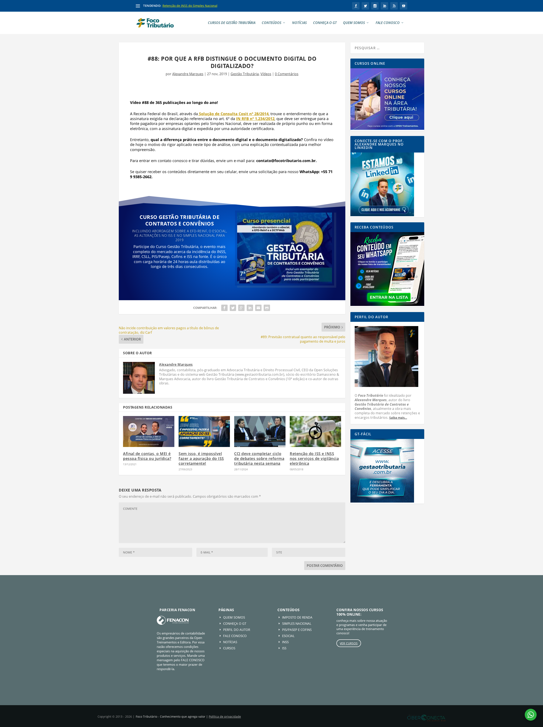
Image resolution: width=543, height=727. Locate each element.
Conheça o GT (325, 23)
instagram (375, 6)
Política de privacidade (225, 716)
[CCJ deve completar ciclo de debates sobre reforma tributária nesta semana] (259, 431)
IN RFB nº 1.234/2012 (255, 118)
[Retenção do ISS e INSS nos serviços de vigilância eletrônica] (315, 431)
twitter (365, 6)
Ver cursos (349, 643)
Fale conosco (388, 23)
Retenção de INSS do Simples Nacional (189, 6)
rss (394, 6)
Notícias (299, 23)
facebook (356, 6)
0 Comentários (286, 73)
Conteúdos (271, 23)
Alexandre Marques (187, 73)
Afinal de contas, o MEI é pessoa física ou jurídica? (147, 456)
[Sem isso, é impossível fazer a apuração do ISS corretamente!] (204, 431)
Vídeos (265, 73)
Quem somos (354, 23)
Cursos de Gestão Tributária (231, 23)
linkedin (384, 6)
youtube (403, 6)
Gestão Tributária (245, 73)
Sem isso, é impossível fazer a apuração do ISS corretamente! (201, 458)
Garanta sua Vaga (179, 280)
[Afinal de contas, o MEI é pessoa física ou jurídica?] (148, 431)
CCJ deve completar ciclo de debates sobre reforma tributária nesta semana (259, 458)
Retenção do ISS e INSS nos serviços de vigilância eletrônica (314, 458)
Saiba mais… (398, 418)
